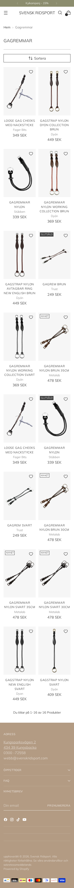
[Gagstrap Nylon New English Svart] (20, 651)
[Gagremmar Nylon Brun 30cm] (54, 496)
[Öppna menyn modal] (6, 13)
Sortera (40, 58)
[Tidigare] (17, 3)
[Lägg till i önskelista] (31, 72)
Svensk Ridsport (40, 856)
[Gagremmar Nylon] (20, 173)
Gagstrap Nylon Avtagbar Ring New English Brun (20, 288)
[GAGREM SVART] (20, 496)
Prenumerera (58, 805)
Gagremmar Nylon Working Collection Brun (54, 206)
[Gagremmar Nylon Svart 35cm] (20, 573)
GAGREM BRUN (54, 284)
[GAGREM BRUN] (54, 255)
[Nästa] (56, 3)
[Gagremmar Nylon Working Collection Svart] (20, 337)
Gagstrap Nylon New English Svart (19, 684)
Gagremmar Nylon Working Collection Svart (19, 370)
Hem (7, 27)
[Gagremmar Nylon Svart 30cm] (54, 573)
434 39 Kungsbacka (20, 747)
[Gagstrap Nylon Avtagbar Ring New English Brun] (20, 255)
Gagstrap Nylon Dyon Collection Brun (54, 125)
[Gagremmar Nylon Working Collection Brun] (54, 173)
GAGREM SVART (19, 525)
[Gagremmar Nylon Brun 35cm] (54, 337)
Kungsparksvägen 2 (20, 742)
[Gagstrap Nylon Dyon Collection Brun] (54, 91)
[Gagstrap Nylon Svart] (54, 651)
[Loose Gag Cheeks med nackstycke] (20, 91)
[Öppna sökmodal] (60, 13)
